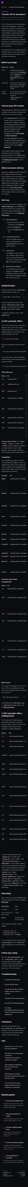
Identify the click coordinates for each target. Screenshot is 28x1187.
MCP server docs (9, 707)
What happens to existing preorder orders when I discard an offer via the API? (15, 1076)
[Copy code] (24, 297)
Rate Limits (5, 902)
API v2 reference (12, 135)
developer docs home (10, 159)
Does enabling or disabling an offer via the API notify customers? (13, 1067)
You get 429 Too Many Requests (14, 1003)
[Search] (22, 2)
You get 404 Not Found (11, 984)
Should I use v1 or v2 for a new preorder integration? (14, 1047)
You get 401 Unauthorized (12, 979)
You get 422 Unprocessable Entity (15, 998)
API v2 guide (20, 133)
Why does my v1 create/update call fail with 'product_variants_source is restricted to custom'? (14, 1057)
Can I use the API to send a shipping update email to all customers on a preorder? (13, 1085)
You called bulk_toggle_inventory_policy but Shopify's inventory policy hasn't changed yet (14, 1011)
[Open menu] (25, 2)
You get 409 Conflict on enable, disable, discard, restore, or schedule (14, 991)
